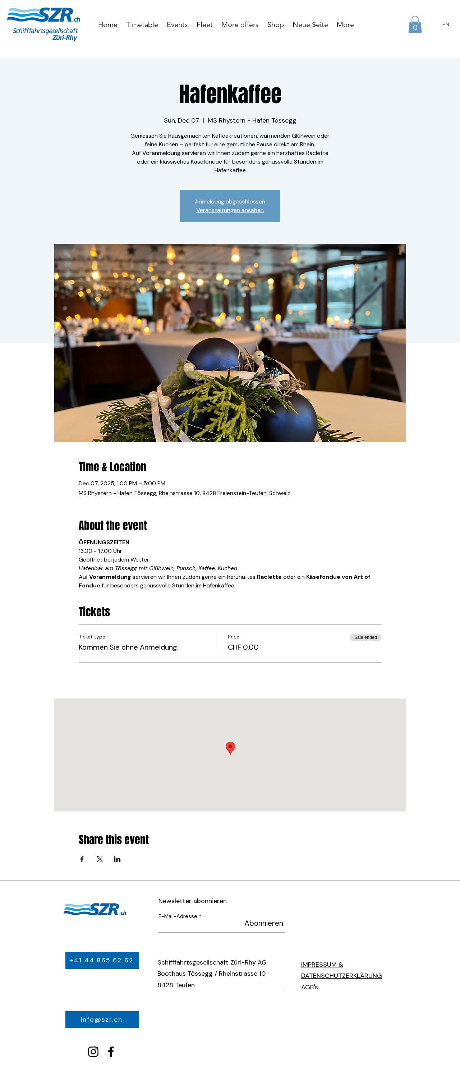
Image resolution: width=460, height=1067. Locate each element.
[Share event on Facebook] (82, 859)
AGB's (309, 987)
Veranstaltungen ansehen (230, 210)
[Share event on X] (99, 859)
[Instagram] (93, 1052)
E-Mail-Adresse (177, 916)
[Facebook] (111, 1052)
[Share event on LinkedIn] (117, 859)
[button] (415, 24)
